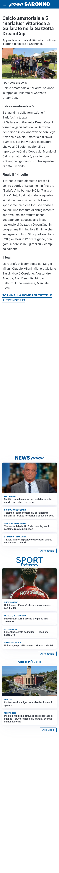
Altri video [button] (48, 729)
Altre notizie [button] (47, 550)
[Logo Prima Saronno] (29, 4)
